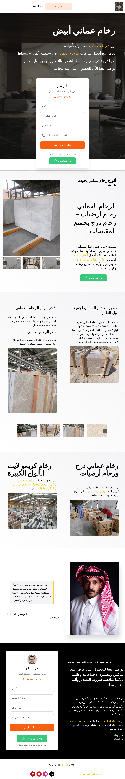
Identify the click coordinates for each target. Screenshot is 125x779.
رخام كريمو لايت (37, 484)
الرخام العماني (68, 53)
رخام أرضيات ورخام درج (91, 259)
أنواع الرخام (81, 255)
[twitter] (51, 774)
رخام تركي (84, 720)
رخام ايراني (110, 720)
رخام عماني (98, 45)
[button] (58, 263)
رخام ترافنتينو (20, 484)
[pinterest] (32, 774)
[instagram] (45, 774)
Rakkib (65, 765)
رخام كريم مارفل (96, 491)
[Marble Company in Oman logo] (119, 3)
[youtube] (39, 774)
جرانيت (73, 720)
